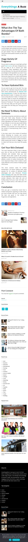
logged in (10, 293)
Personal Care (6, 383)
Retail (4, 388)
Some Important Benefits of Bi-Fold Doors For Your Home (13, 454)
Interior (5, 375)
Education (5, 364)
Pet (4, 385)
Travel (4, 394)
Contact (3, 502)
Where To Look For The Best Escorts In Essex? (12, 256)
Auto (4, 361)
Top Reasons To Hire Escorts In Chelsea (10, 280)
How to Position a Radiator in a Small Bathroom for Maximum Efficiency (16, 334)
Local (4, 378)
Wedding (5, 395)
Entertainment (6, 366)
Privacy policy (16, 539)
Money (4, 382)
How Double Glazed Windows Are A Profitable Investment (12, 419)
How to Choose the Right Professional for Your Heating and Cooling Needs (17, 348)
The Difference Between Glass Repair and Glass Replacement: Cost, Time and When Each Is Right (17, 342)
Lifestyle (4, 24)
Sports (4, 390)
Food (4, 369)
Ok (10, 539)
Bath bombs (8, 66)
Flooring (5, 368)
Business (5, 363)
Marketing (5, 380)
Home (2, 490)
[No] (26, 537)
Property (5, 387)
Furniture (5, 371)
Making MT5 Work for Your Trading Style (16, 320)
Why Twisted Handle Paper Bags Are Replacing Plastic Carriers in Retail (16, 327)
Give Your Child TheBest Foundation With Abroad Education (12, 436)
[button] (2, 1)
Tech (4, 392)
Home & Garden (7, 373)
